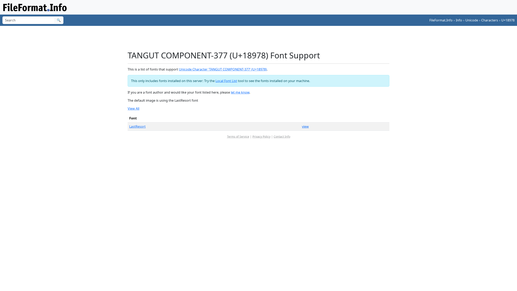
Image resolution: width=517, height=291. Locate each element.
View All (133, 108)
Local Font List (226, 81)
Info (459, 20)
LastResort (137, 126)
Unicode (471, 20)
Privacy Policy (261, 136)
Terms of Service (238, 136)
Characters (489, 20)
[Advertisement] (260, 38)
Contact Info (282, 136)
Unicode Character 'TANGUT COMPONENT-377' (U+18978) (223, 69)
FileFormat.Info (441, 20)
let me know (240, 92)
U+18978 (508, 20)
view (305, 126)
